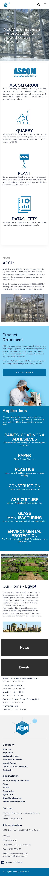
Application (8, 753)
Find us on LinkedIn (14, 862)
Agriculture (8, 794)
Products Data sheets (12, 759)
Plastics (6, 787)
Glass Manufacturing (12, 798)
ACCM (22, 872)
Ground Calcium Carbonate (15, 766)
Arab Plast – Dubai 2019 (13, 692)
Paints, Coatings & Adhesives (16, 780)
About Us (7, 749)
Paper (5, 784)
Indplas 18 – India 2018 (12, 685)
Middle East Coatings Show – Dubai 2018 (20, 678)
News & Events (9, 763)
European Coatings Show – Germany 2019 (21, 699)
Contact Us (7, 770)
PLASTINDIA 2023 (10, 706)
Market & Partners (11, 756)
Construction (8, 791)
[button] (24, 372)
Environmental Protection (14, 801)
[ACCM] (6, 4)
